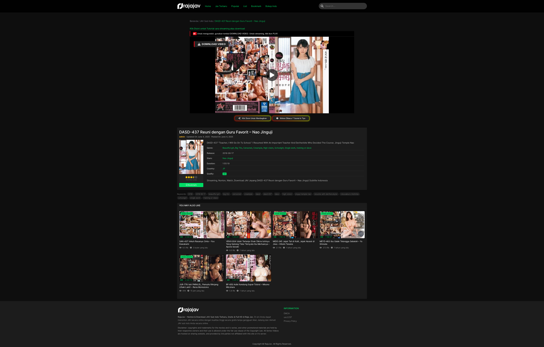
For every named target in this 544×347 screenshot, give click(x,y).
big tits (226, 194)
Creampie (257, 148)
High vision (268, 148)
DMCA (287, 313)
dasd (258, 194)
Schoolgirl (279, 148)
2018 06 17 (200, 194)
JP (224, 168)
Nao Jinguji (228, 158)
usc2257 (288, 317)
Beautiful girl (228, 148)
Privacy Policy (290, 321)
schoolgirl (182, 198)
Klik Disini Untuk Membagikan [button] (254, 118)
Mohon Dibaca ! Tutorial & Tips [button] (292, 118)
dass (277, 194)
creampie (248, 194)
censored (237, 194)
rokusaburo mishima (349, 194)
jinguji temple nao (303, 194)
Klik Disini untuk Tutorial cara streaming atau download (217, 28)
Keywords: (181, 194)
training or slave (304, 148)
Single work (290, 148)
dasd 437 (268, 194)
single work (195, 198)
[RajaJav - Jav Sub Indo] (189, 6)
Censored (247, 148)
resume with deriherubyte (325, 194)
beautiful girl (214, 194)
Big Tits (238, 148)
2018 (190, 194)
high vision (287, 194)
